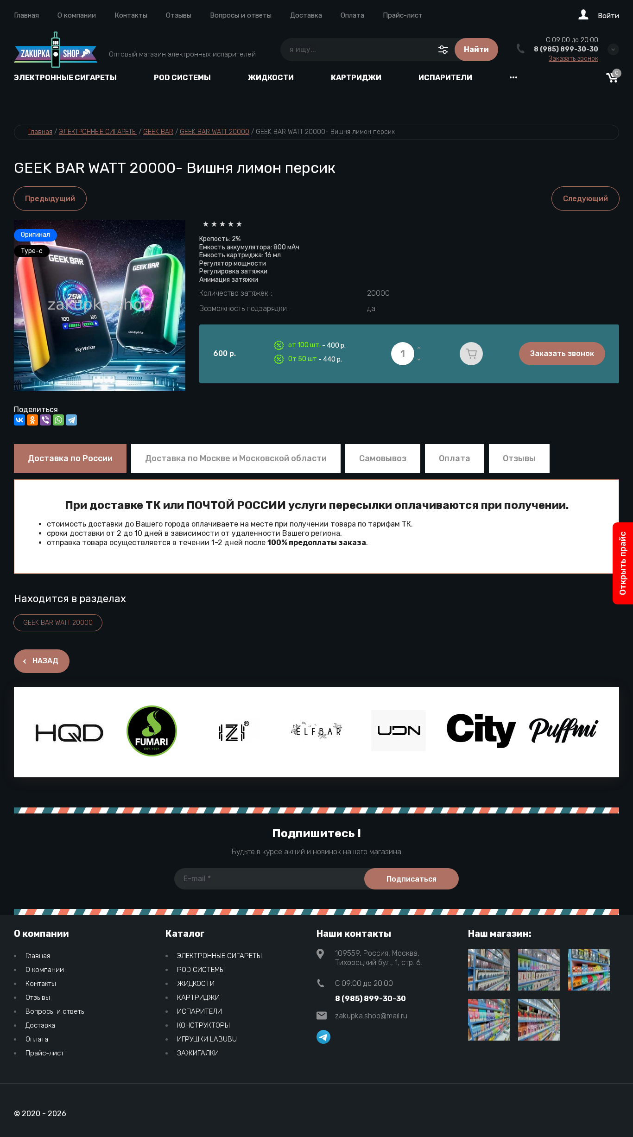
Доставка (306, 15)
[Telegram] (71, 420)
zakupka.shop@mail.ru (371, 1015)
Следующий (585, 198)
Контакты (130, 15)
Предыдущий (50, 198)
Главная (26, 15)
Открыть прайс (623, 563)
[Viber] (45, 420)
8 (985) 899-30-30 (566, 49)
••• (513, 77)
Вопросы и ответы (241, 15)
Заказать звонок (573, 59)
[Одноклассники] (32, 420)
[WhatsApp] (58, 420)
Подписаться (411, 879)
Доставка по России (70, 458)
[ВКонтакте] (19, 420)
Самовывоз (382, 458)
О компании (76, 15)
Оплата (352, 15)
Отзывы (178, 15)
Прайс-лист (403, 15)
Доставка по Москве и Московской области (236, 458)
